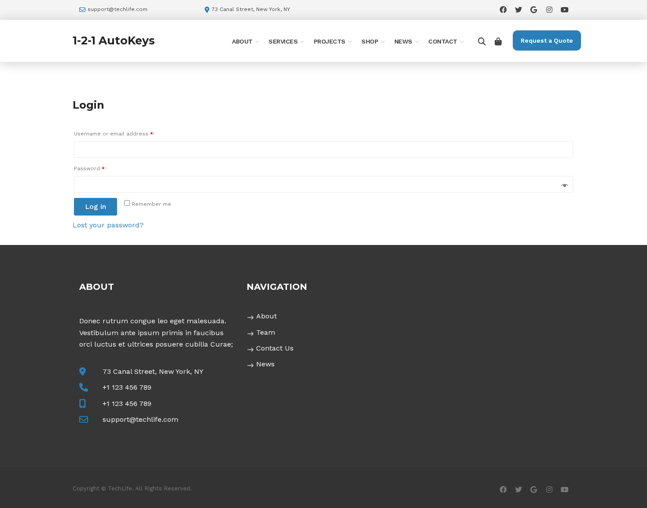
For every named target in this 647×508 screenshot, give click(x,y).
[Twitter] (518, 9)
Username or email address (113, 134)
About (242, 41)
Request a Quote (547, 40)
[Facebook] (502, 9)
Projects (330, 41)
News (403, 41)
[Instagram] (549, 9)
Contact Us (275, 348)
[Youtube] (564, 9)
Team (265, 332)
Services (283, 41)
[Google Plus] (533, 9)
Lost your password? (108, 225)
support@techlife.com (117, 9)
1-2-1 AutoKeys (114, 40)
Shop (369, 41)
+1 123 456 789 (127, 387)
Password (89, 168)
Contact (442, 41)
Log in (95, 206)
